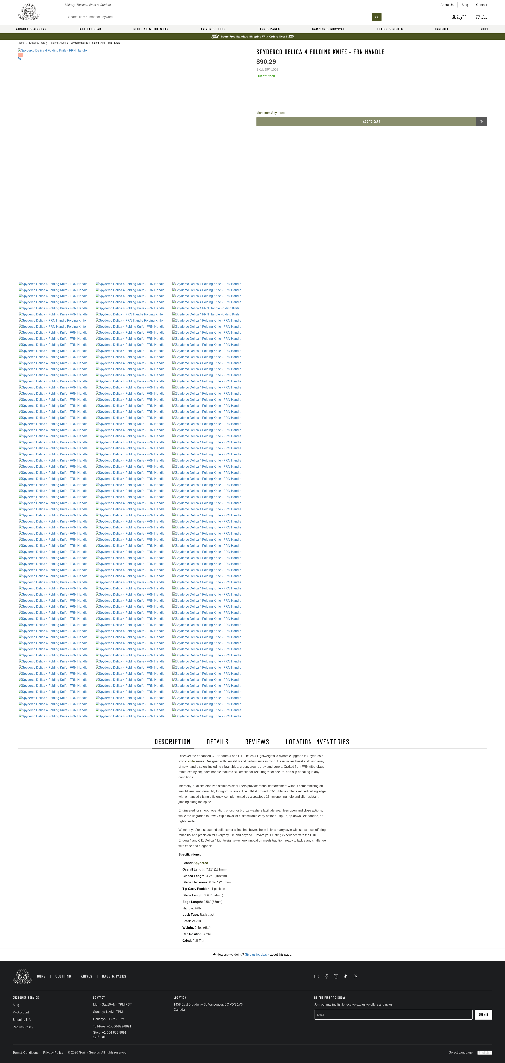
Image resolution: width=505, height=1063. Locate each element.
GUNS (41, 976)
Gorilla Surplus (89, 1052)
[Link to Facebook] (326, 976)
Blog (16, 1005)
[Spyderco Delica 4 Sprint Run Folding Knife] (56, 284)
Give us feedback (257, 954)
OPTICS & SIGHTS (390, 29)
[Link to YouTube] (316, 976)
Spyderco (201, 863)
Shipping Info (22, 1019)
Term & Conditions (25, 1052)
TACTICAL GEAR (90, 29)
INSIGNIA (442, 29)
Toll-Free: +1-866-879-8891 (112, 1026)
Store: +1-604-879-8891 (109, 1032)
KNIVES (87, 976)
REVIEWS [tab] (257, 742)
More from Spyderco (270, 112)
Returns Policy (23, 1027)
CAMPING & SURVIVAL (328, 29)
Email (101, 1037)
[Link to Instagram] (336, 976)
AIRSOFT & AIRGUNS (31, 29)
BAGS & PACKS (269, 29)
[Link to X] (355, 976)
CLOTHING (63, 976)
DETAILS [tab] (218, 742)
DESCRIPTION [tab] (173, 742)
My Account (21, 1012)
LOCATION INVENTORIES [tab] (318, 742)
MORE (485, 29)
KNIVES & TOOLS (213, 29)
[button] (35, 500)
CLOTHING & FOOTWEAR (151, 29)
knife (191, 761)
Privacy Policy (53, 1052)
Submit (483, 1014)
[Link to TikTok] (345, 976)
